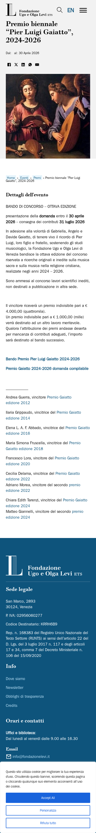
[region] (48, 797)
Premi (37, 178)
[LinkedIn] (23, 64)
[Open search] (60, 10)
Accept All (48, 798)
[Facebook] (9, 64)
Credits (11, 705)
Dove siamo (15, 678)
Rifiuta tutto (48, 823)
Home (11, 178)
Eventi (24, 178)
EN (70, 10)
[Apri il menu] (83, 10)
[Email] (37, 64)
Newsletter (14, 687)
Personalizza (48, 810)
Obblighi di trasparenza (25, 696)
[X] (16, 64)
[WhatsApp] (30, 64)
